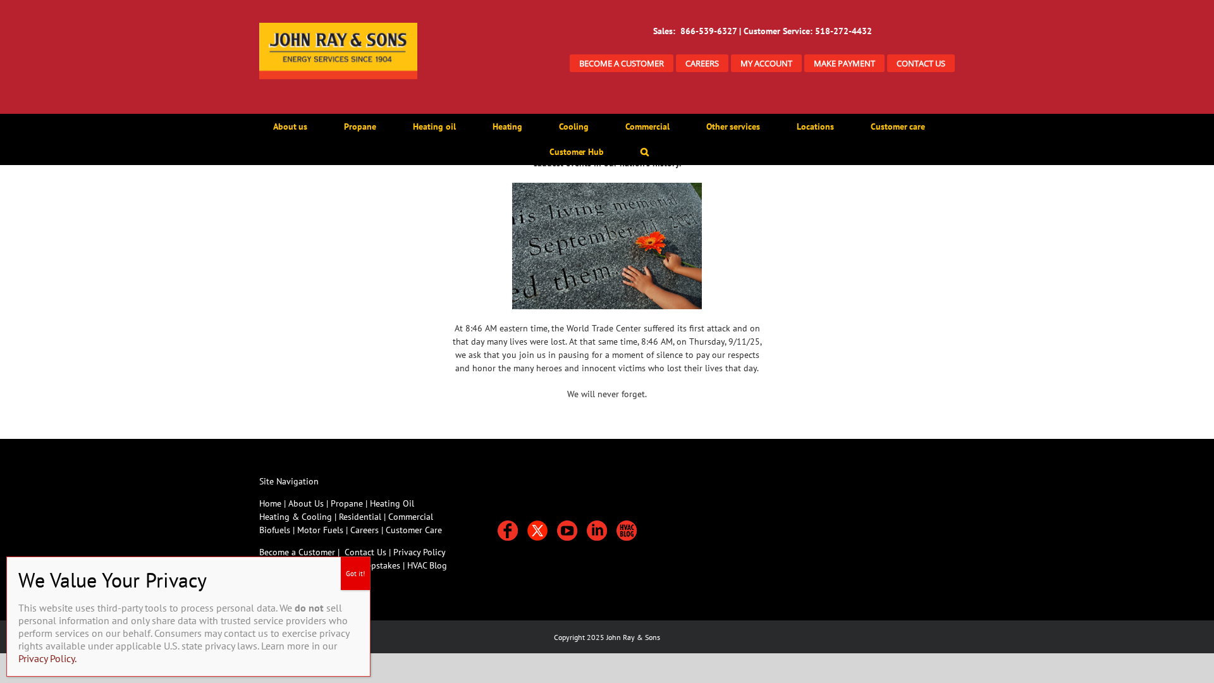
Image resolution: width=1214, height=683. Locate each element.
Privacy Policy (419, 552)
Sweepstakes (377, 565)
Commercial (410, 516)
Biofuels (276, 530)
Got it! (355, 573)
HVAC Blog (427, 565)
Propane (348, 503)
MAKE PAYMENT (844, 63)
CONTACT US (921, 63)
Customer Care (414, 530)
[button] (644, 151)
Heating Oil (392, 503)
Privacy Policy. (47, 658)
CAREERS (702, 63)
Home (270, 503)
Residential (361, 516)
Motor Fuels (320, 530)
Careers (365, 530)
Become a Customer (297, 552)
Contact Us (365, 552)
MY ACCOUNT (766, 63)
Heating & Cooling (295, 516)
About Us (306, 503)
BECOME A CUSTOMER (621, 63)
